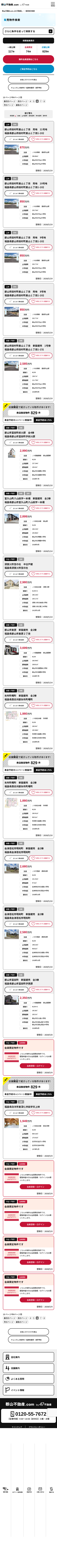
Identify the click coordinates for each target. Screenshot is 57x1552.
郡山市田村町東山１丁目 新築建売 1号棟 (28, 345)
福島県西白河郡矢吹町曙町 (19, 699)
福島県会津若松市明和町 (17, 852)
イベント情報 (17, 1390)
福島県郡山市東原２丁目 (17, 633)
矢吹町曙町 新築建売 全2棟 (21, 695)
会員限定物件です (14, 1047)
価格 (18, 116)
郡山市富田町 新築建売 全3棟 (22, 979)
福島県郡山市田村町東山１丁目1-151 (24, 349)
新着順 (12, 116)
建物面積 (31, 116)
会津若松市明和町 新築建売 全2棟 (24, 848)
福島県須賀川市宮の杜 (16, 567)
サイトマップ (17, 1427)
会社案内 (15, 1357)
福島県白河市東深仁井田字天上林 (22, 1106)
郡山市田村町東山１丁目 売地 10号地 (26, 183)
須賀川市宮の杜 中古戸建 (19, 564)
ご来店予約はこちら (28, 69)
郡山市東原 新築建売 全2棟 (21, 629)
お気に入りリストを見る (28, 79)
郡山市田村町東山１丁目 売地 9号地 (25, 237)
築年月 (45, 116)
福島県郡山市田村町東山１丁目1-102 (24, 133)
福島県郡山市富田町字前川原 (20, 436)
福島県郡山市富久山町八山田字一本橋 (25, 502)
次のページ (8, 105)
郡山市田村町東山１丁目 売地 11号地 (26, 129)
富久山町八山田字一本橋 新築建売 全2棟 (28, 498)
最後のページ (21, 105)
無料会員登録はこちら (28, 59)
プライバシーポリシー (37, 1427)
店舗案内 (15, 1368)
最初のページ (9, 101)
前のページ (22, 101)
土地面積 (24, 116)
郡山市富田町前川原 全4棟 (19, 432)
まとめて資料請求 (18, 139)
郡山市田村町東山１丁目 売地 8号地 (25, 291)
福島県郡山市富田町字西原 (19, 983)
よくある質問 (17, 1378)
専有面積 (38, 116)
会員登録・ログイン (35, 1065)
